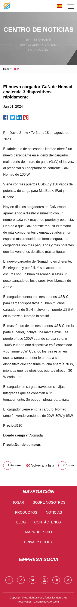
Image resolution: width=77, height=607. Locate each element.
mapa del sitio (38, 532)
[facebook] (9, 580)
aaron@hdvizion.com (46, 601)
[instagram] (56, 580)
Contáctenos (47, 522)
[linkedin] (21, 580)
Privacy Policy (38, 542)
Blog (21, 522)
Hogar (6, 69)
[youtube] (44, 580)
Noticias (54, 512)
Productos (26, 512)
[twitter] (32, 580)
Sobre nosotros (49, 502)
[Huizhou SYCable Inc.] (7, 6)
